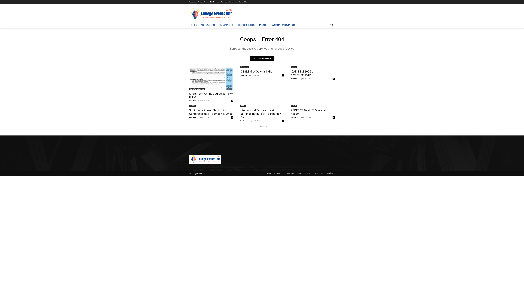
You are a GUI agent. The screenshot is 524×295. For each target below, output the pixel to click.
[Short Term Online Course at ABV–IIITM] (211, 79)
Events (293, 67)
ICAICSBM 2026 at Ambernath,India (302, 73)
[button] (331, 25)
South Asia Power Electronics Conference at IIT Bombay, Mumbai (211, 112)
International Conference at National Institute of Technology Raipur (260, 114)
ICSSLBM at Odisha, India (256, 71)
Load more (261, 127)
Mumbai (193, 106)
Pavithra (192, 101)
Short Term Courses (197, 89)
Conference (244, 67)
